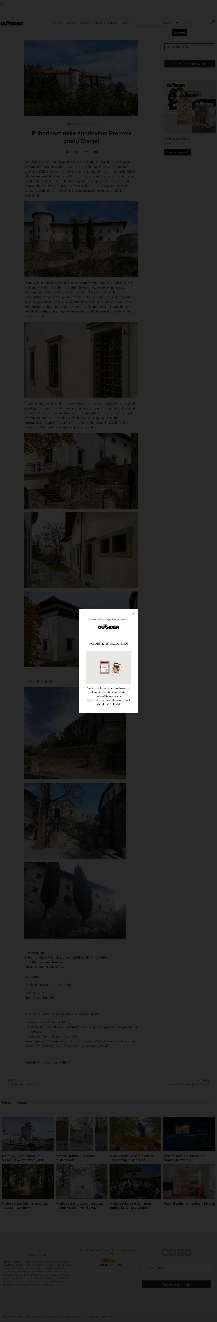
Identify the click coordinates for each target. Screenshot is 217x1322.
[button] (133, 613)
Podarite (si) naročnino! (108, 643)
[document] (108, 661)
